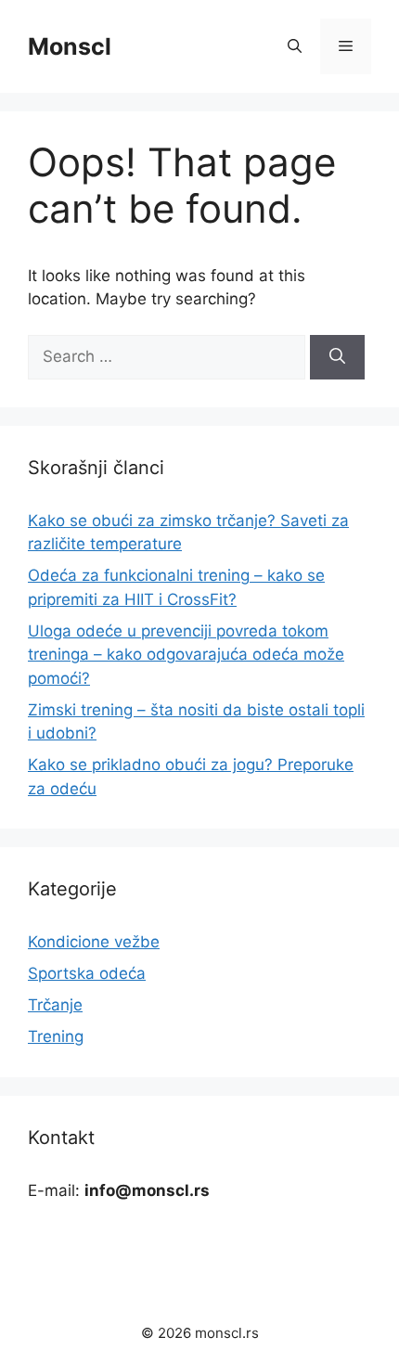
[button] (294, 46)
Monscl (69, 46)
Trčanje (55, 1005)
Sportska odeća (87, 973)
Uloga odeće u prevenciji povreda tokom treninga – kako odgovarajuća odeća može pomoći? (186, 655)
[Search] (337, 357)
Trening (56, 1036)
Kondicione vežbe (94, 941)
